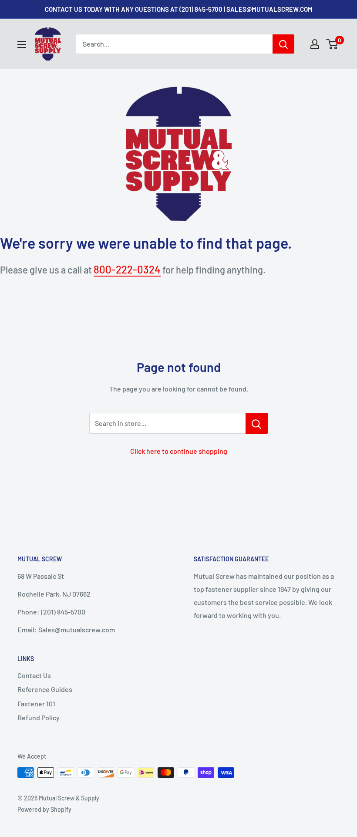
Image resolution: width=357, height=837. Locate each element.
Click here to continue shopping (178, 451)
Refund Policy (38, 717)
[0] (332, 44)
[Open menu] (21, 44)
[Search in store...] (257, 423)
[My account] (314, 44)
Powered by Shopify (44, 809)
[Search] (283, 44)
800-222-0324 (127, 269)
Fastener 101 (36, 703)
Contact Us (34, 675)
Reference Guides (44, 689)
